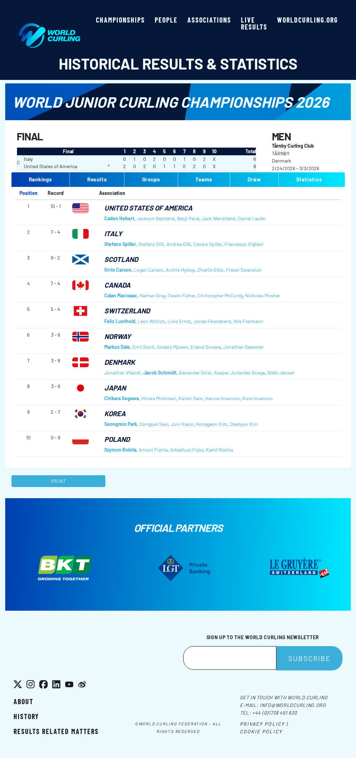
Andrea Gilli (179, 244)
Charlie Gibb (210, 270)
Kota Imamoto (257, 398)
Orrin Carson (117, 270)
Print (58, 481)
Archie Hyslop (180, 270)
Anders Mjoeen (172, 347)
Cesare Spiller (207, 244)
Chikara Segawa (121, 398)
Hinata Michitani (158, 398)
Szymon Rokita (120, 450)
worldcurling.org (307, 20)
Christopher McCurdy (220, 295)
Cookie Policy (261, 731)
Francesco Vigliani (244, 244)
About (23, 701)
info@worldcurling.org (293, 705)
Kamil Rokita (219, 450)
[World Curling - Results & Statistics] (50, 26)
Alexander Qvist (195, 373)
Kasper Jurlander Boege (239, 373)
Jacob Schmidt (159, 373)
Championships (120, 20)
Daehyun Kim (244, 424)
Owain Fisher (181, 295)
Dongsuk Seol (153, 424)
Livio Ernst (179, 321)
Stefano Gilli (151, 244)
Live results (254, 23)
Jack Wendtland (218, 218)
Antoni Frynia (153, 450)
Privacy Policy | (264, 724)
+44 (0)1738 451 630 (274, 713)
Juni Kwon (182, 424)
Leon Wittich (151, 321)
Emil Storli (143, 347)
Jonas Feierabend (212, 321)
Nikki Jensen (281, 373)
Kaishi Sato (190, 398)
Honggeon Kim (211, 424)
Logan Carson (148, 270)
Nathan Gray (152, 295)
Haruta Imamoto (222, 398)
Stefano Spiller (120, 244)
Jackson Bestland (156, 218)
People (166, 20)
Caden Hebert (119, 218)
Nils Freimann (248, 321)
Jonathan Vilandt (122, 373)
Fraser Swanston (244, 270)
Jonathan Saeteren (243, 347)
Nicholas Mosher (262, 295)
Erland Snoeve (206, 347)
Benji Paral (188, 218)
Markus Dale (117, 347)
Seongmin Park (120, 424)
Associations (209, 20)
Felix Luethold (119, 321)
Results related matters (56, 731)
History (26, 716)
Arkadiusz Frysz (186, 450)
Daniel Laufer (252, 218)
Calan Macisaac (120, 295)
